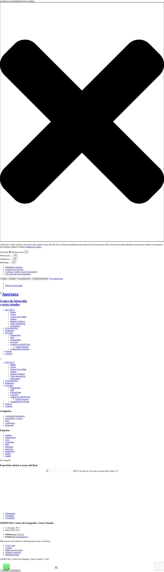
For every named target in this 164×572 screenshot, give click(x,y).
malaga (8, 454)
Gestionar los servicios (14, 269)
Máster (13, 312)
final (7, 444)
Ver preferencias (24, 279)
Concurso (14, 342)
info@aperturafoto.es (19, 537)
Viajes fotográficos (17, 324)
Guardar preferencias (40, 279)
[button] (82, 121)
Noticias (8, 351)
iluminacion (10, 451)
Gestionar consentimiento (10, 571)
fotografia (9, 447)
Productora (9, 331)
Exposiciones (15, 340)
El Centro (9, 333)
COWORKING (11, 328)
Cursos (13, 314)
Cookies (8, 548)
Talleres (13, 319)
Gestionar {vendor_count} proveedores (21, 272)
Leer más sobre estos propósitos (18, 274)
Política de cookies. (34, 247)
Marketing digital (12, 555)
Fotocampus (15, 326)
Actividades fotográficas (15, 416)
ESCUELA (10, 310)
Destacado (9, 425)
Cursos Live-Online (18, 317)
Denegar (12, 279)
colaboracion (10, 437)
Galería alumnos (22, 347)
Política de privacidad (14, 285)
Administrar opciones (13, 267)
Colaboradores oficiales (19, 349)
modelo (8, 456)
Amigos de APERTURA (20, 344)
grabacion (9, 449)
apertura (8, 435)
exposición (9, 442)
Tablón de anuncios (13, 552)
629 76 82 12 (18, 534)
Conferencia (10, 423)
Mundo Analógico (17, 321)
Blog (7, 421)
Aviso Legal (10, 545)
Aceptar (4, 279)
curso (7, 440)
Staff (12, 337)
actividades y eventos (13, 418)
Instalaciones (15, 335)
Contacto (8, 354)
